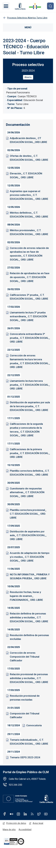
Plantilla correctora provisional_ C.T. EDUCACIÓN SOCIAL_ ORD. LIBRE (28, 513)
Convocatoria (34, 725)
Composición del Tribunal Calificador (24, 715)
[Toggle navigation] (6, 6)
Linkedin (25, 814)
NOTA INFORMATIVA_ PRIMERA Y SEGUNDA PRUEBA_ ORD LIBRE (30, 576)
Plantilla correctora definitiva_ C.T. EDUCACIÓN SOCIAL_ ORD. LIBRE (29, 472)
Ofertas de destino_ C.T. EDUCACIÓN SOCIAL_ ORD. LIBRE (29, 157)
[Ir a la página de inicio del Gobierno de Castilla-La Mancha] (19, 6)
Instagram (18, 814)
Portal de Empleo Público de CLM (26, 772)
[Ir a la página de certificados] (18, 841)
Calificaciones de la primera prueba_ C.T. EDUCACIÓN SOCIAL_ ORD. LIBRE (30, 453)
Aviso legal (38, 823)
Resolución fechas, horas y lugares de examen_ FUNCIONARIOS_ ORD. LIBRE (26, 596)
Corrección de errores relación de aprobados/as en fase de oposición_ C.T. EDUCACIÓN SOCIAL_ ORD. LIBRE (29, 253)
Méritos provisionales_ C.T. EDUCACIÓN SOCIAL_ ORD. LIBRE (29, 232)
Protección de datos (16, 823)
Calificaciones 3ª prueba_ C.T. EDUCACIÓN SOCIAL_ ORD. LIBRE (29, 296)
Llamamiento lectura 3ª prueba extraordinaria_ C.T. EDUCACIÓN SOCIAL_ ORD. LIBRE (28, 316)
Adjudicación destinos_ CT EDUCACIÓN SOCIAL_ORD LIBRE (28, 140)
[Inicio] (35, 6)
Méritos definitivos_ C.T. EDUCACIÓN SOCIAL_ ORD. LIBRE (29, 214)
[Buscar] (50, 6)
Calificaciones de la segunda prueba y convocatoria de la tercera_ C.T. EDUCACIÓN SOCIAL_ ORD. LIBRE (26, 429)
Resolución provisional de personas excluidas (25, 697)
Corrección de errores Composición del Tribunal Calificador (24, 656)
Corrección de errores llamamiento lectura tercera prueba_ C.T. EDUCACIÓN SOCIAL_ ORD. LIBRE (30, 361)
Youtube (45, 814)
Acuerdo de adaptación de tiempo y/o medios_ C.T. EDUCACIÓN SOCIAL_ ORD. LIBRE (29, 556)
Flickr (11, 814)
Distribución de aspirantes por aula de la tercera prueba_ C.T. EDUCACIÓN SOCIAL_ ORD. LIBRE (30, 406)
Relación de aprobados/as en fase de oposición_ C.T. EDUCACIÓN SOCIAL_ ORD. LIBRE (29, 277)
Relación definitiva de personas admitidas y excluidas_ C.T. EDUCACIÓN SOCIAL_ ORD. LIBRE (29, 617)
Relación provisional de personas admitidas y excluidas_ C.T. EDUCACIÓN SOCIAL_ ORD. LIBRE (29, 678)
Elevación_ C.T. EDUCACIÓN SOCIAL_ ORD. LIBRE (26, 175)
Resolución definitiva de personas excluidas (29, 637)
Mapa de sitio (9, 829)
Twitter (39, 814)
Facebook (4, 814)
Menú (28, 27)
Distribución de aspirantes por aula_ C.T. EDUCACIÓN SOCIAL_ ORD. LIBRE (28, 535)
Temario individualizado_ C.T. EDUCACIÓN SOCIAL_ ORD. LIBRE (29, 741)
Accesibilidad (25, 829)
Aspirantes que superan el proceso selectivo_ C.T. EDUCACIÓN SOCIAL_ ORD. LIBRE (29, 195)
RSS (32, 814)
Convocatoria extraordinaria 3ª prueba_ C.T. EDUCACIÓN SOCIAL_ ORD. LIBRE (30, 337)
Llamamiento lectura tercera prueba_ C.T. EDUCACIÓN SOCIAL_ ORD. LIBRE (30, 384)
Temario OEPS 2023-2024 (25, 757)
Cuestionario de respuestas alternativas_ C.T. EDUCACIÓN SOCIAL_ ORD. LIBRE (27, 492)
